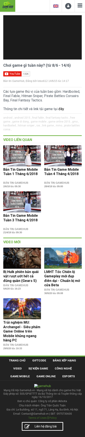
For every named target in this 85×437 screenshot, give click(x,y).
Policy (53, 417)
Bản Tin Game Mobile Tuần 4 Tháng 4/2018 (61, 171)
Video (17, 368)
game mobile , (39, 121)
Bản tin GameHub (13, 81)
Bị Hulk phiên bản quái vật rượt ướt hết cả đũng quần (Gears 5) (21, 276)
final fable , (38, 117)
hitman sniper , (27, 125)
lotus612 (42, 81)
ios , (38, 125)
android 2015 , (23, 117)
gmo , (75, 121)
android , (8, 117)
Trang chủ (17, 360)
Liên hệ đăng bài (46, 426)
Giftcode (39, 360)
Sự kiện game (38, 368)
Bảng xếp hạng (64, 360)
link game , (48, 125)
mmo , (59, 125)
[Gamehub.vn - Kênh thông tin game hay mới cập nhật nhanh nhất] (7, 5)
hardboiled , (10, 125)
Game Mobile (20, 376)
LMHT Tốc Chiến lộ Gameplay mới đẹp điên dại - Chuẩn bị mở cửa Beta (62, 278)
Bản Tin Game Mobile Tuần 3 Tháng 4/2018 (20, 218)
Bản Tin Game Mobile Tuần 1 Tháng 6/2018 (20, 171)
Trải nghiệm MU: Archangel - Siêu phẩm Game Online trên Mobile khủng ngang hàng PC (21, 331)
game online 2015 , (59, 121)
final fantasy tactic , (58, 117)
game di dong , (21, 121)
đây (61, 109)
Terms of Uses (37, 417)
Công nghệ (63, 368)
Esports (68, 376)
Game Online (46, 376)
